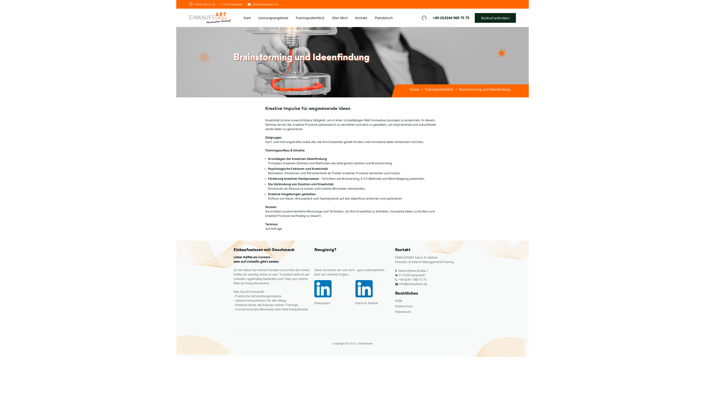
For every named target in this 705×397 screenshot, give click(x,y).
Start (247, 18)
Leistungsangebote (273, 18)
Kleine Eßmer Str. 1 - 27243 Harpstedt (218, 4)
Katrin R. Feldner (366, 303)
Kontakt (361, 18)
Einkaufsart (322, 303)
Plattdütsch (384, 18)
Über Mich (340, 18)
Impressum (403, 312)
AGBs (398, 301)
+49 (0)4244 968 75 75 (451, 17)
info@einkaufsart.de (265, 4)
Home (414, 89)
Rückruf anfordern (495, 18)
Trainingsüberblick (310, 18)
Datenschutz (404, 306)
